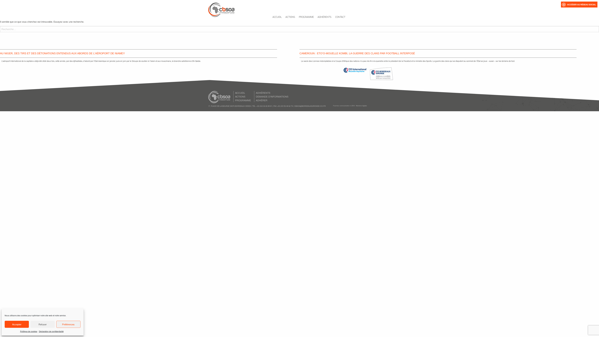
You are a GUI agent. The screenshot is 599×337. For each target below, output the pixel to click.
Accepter (16, 324)
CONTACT (340, 17)
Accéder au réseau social (581, 4)
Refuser (43, 324)
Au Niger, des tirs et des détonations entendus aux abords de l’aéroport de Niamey (62, 53)
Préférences (68, 324)
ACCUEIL (277, 17)
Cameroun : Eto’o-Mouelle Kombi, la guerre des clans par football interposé (357, 53)
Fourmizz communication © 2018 (344, 106)
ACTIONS (290, 17)
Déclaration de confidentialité (51, 331)
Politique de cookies (28, 331)
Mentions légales (361, 106)
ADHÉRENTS (324, 17)
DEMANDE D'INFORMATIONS (272, 96)
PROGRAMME (306, 17)
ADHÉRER (261, 100)
